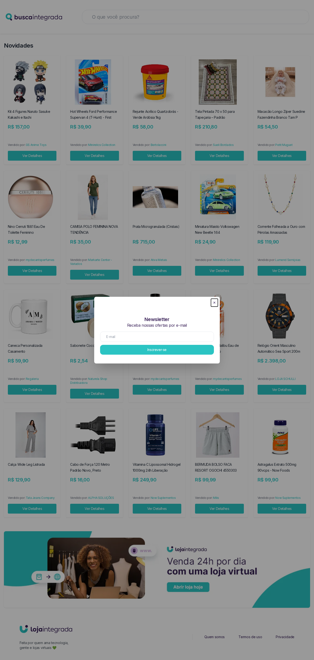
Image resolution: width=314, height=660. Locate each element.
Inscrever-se (157, 350)
